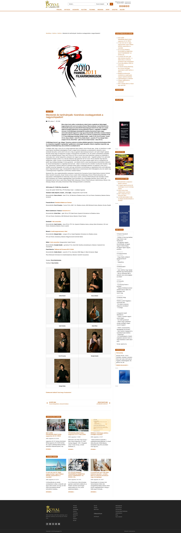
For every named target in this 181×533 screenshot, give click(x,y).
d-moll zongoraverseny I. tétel (59, 231)
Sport (108, 9)
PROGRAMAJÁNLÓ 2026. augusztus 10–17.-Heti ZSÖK (77, 433)
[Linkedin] (122, 6)
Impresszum (119, 507)
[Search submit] (111, 4)
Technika (92, 9)
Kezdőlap (48, 33)
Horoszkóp (119, 353)
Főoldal (59, 9)
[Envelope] (128, 6)
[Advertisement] (90, 22)
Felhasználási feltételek (121, 511)
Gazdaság (75, 9)
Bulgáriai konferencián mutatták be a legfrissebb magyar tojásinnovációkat (125, 75)
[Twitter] (126, 6)
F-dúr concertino (56, 221)
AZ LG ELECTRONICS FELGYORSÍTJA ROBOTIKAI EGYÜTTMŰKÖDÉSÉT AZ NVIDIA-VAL (76, 475)
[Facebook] (120, 6)
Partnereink (119, 509)
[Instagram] (124, 6)
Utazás (95, 507)
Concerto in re (66, 210)
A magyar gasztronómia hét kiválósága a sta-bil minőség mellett (125, 187)
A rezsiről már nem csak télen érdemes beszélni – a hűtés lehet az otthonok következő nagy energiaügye (100, 475)
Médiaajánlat (119, 505)
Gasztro (114, 9)
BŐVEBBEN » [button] (48, 449)
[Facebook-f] (47, 524)
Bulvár (122, 9)
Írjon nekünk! (119, 516)
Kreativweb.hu (132, 531)
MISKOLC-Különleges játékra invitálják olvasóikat (99, 433)
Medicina (100, 9)
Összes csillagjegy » (122, 365)
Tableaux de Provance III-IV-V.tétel (64, 249)
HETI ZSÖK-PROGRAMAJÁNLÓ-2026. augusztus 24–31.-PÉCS (54, 434)
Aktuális (67, 9)
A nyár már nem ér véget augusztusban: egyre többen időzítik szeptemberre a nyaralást (55, 475)
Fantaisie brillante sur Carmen (63, 202)
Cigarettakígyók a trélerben (125, 78)
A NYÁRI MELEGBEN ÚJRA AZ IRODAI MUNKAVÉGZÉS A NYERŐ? (126, 198)
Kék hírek (96, 509)
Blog (117, 515)
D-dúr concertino (54, 242)
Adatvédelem (119, 513)
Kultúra (84, 9)
